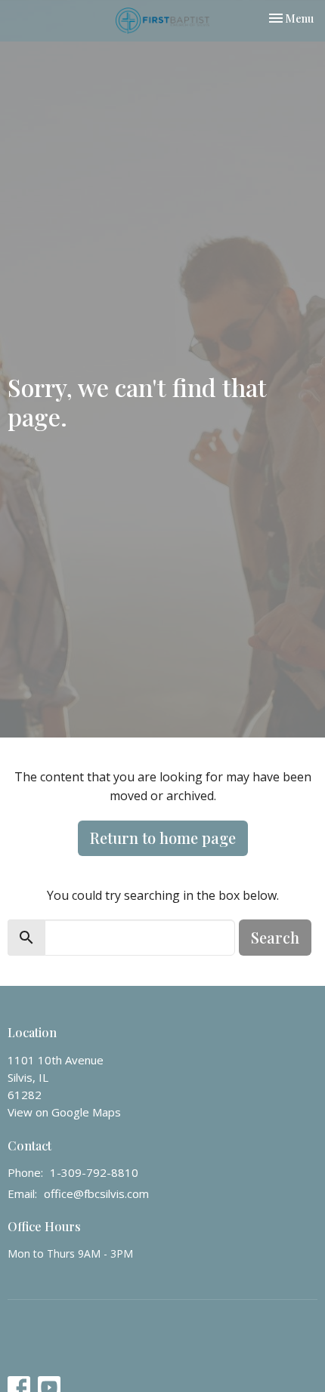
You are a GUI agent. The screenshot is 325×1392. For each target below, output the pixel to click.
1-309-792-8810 (94, 1172)
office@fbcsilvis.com (96, 1193)
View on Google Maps (64, 1111)
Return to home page (163, 837)
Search (275, 937)
